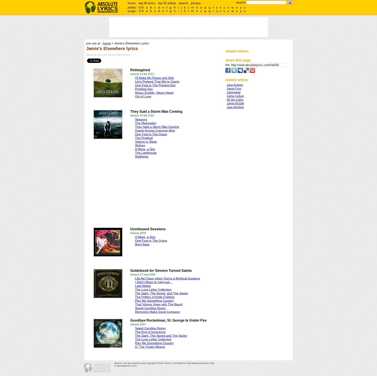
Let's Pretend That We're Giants (157, 81)
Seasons (141, 119)
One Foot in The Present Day (155, 85)
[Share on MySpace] (240, 72)
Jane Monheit (235, 107)
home (132, 3)
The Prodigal (144, 138)
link (228, 65)
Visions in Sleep (146, 141)
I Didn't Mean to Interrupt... (153, 282)
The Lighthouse (146, 152)
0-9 (141, 7)
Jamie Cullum (235, 96)
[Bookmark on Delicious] (246, 72)
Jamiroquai (233, 92)
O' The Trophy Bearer (150, 346)
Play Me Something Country (154, 300)
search (183, 3)
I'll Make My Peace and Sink (154, 78)
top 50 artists (167, 3)
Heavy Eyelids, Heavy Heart (154, 92)
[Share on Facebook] (228, 72)
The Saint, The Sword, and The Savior (161, 293)
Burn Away (142, 244)
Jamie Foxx (234, 88)
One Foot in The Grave (151, 134)
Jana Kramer (235, 85)
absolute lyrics (101, 7)
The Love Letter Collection (153, 289)
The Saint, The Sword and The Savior (161, 335)
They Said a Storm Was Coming (157, 126)
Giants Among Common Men (155, 130)
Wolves (140, 145)
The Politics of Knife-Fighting (155, 297)
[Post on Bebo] (252, 72)
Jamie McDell (235, 103)
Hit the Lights (235, 99)
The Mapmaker (145, 123)
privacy (196, 3)
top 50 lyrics (147, 3)
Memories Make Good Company (157, 312)
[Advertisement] (134, 191)
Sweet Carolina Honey (150, 308)
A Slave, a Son (145, 149)
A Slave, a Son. (145, 237)
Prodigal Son (144, 89)
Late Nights (143, 286)
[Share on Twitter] (234, 72)
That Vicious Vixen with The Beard (158, 304)
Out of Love (143, 96)
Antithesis (141, 156)
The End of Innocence (150, 332)
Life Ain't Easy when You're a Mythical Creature (167, 278)
